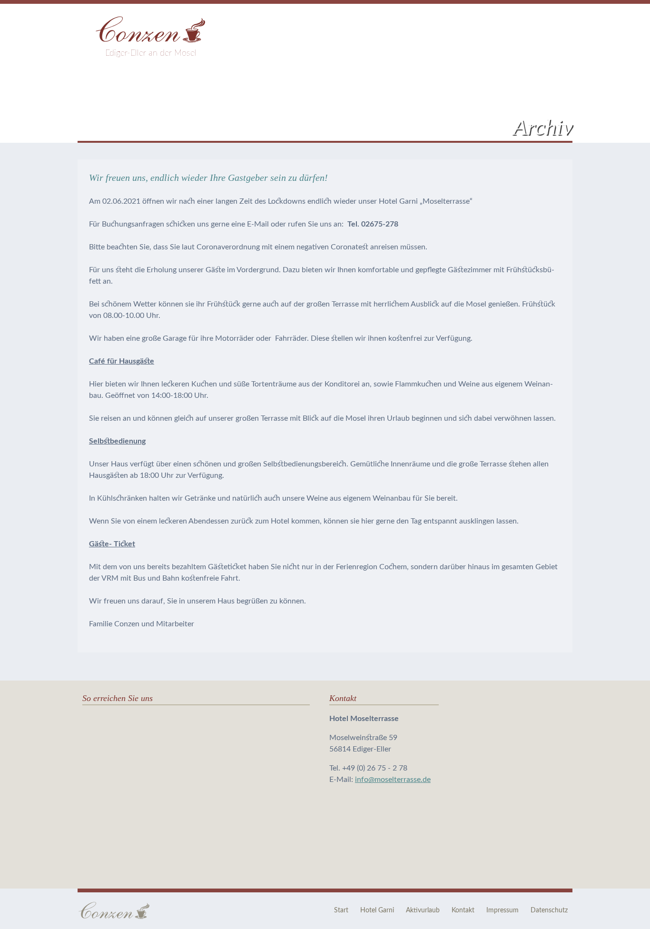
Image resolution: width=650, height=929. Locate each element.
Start (341, 910)
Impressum (502, 910)
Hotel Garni (377, 910)
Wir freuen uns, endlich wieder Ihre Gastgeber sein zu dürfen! (208, 177)
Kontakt (463, 910)
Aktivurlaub (423, 910)
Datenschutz (549, 910)
